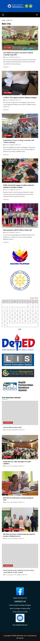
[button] (4, 14)
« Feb (19, 329)
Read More (6, 67)
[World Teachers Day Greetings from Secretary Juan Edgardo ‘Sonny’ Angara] (20, 556)
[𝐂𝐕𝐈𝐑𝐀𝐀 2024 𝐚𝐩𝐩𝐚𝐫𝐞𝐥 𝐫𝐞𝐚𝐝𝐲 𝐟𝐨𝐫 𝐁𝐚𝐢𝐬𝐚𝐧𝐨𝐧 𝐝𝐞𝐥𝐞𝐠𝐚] (20, 83)
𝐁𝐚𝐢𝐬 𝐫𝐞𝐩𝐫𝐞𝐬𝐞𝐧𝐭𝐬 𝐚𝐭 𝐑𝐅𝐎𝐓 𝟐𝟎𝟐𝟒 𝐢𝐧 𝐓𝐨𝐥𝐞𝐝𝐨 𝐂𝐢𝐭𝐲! (17, 230)
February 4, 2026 (18, 429)
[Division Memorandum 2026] (20, 413)
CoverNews (31, 635)
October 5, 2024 (20, 574)
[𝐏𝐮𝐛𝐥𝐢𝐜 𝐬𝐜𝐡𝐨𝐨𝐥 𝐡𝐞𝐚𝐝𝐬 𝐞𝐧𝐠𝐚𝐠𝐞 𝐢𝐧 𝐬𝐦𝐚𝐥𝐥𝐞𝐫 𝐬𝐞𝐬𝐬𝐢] (20, 170)
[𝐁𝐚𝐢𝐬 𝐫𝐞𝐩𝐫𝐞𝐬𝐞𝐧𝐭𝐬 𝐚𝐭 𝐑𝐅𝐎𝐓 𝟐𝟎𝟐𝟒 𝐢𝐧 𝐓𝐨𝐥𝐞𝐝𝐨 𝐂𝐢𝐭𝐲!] (20, 215)
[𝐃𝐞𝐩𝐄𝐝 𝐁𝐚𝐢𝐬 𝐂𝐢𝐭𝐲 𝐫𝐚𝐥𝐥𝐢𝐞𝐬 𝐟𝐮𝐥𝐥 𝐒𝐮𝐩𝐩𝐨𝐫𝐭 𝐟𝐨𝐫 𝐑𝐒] (20, 447)
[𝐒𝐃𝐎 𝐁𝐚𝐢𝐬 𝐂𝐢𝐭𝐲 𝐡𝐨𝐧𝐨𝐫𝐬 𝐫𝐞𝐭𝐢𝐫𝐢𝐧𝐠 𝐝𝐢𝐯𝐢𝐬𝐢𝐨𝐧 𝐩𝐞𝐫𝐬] (20, 519)
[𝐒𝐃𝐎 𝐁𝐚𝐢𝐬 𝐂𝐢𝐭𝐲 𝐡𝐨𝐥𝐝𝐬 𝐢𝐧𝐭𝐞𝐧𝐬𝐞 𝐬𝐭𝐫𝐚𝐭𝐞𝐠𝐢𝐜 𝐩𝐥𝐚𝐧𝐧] (20, 483)
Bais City (7, 57)
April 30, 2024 (14, 57)
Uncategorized (8, 180)
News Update (7, 47)
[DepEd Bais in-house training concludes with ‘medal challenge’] (20, 126)
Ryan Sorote (8, 466)
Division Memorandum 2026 (12, 427)
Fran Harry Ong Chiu (9, 575)
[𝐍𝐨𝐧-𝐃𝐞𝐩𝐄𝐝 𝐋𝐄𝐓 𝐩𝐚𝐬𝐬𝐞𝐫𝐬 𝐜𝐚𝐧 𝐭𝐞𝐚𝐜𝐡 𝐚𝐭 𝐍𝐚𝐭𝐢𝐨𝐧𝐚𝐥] (20, 38)
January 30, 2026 (17, 466)
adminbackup (8, 430)
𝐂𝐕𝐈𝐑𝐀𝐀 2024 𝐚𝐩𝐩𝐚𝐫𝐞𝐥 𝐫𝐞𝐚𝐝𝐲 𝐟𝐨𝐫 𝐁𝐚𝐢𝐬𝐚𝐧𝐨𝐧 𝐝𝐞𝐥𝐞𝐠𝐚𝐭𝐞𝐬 (20, 97)
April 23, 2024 (14, 189)
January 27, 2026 (17, 502)
